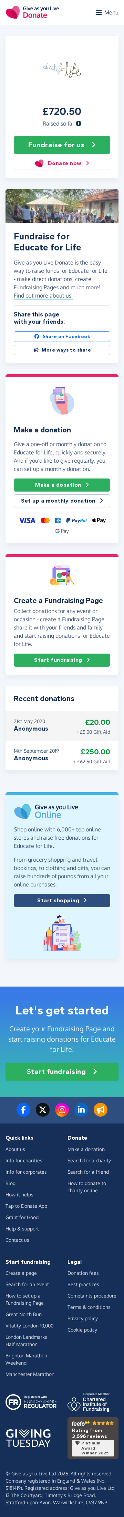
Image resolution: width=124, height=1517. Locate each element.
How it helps (19, 1194)
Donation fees (83, 1273)
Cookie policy (82, 1330)
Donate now (65, 163)
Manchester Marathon (30, 1374)
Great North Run (24, 1314)
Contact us (17, 1240)
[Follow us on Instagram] (62, 1113)
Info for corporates (26, 1172)
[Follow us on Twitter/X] (43, 1113)
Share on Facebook (67, 337)
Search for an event (27, 1284)
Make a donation (58, 485)
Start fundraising (58, 660)
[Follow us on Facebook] (23, 1113)
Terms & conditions (89, 1307)
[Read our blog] (100, 1113)
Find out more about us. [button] (43, 295)
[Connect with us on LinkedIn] (81, 1113)
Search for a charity (89, 1160)
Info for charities (24, 1160)
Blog (11, 1183)
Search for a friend (88, 1172)
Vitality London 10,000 (29, 1325)
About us (15, 1149)
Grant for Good (22, 1217)
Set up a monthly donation (58, 500)
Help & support (22, 1228)
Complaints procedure (92, 1296)
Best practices (83, 1284)
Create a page (21, 1273)
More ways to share (66, 350)
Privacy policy (83, 1318)
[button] (78, 123)
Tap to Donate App (26, 1206)
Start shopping (58, 900)
